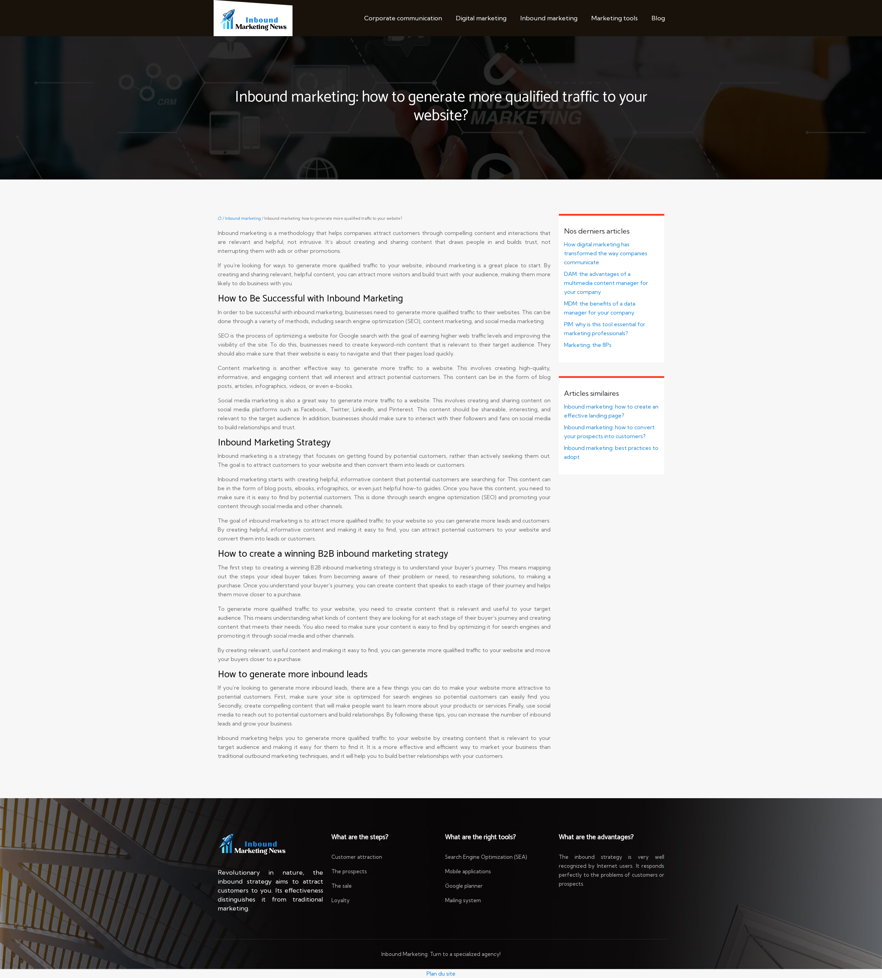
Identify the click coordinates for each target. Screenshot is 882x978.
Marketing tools (614, 18)
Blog (658, 18)
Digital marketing (481, 18)
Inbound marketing (548, 18)
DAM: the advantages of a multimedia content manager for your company (606, 282)
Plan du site (441, 973)
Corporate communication (403, 18)
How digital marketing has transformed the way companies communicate (605, 253)
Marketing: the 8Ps (588, 344)
